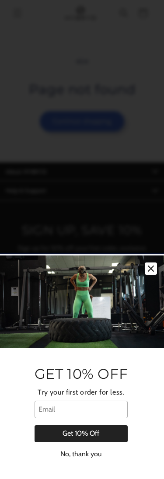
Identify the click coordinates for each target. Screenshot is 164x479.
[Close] (151, 268)
